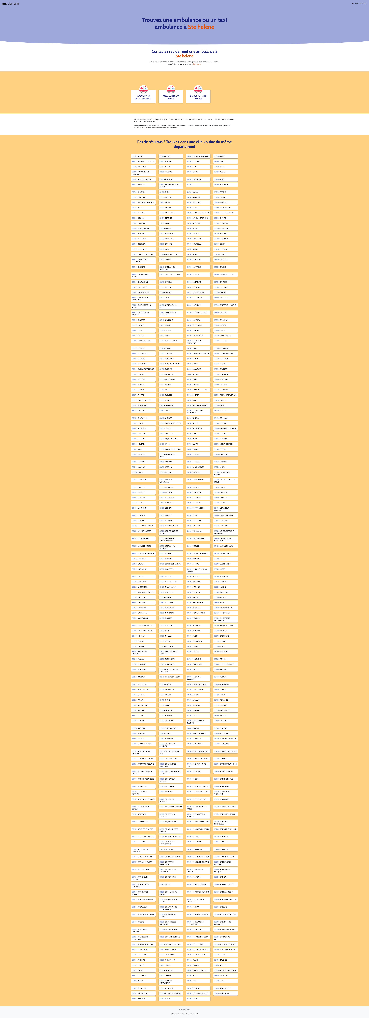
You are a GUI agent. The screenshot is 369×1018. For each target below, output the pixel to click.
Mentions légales (184, 1010)
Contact (363, 3)
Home (356, 3)
